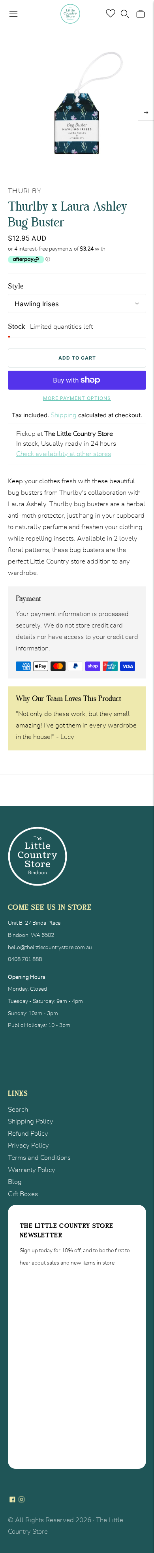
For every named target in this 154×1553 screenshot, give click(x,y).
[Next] (146, 113)
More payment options (77, 398)
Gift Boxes (23, 1194)
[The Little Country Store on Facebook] (12, 1500)
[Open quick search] (124, 14)
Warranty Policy (31, 1170)
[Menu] (13, 14)
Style (15, 286)
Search (18, 1109)
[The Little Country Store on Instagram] (21, 1500)
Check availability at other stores (63, 453)
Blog (15, 1181)
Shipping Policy (30, 1121)
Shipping (64, 415)
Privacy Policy (28, 1145)
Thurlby (24, 191)
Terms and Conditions (39, 1157)
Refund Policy (28, 1133)
